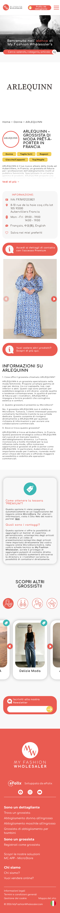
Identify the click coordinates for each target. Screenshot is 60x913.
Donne (18, 122)
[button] (6, 298)
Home (6, 122)
